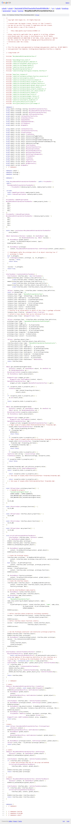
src (53, 8)
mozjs (14, 11)
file (37, 15)
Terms (20, 821)
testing (20, 11)
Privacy (15, 821)
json (67, 821)
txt (64, 821)
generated (6, 11)
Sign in (67, 3)
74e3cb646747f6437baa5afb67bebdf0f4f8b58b (31, 8)
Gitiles (10, 821)
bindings (65, 8)
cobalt (4, 8)
